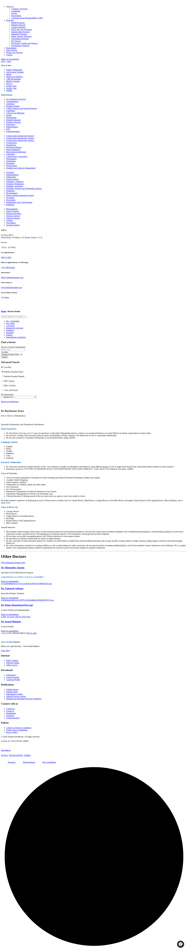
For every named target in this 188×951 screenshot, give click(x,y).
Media (8, 74)
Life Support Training (15, 72)
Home (3, 311)
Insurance (10, 333)
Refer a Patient (12, 660)
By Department (7, 394)
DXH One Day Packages (21, 29)
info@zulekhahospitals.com (12, 277)
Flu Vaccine (16, 41)
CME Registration (13, 79)
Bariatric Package (18, 25)
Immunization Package (20, 32)
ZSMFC (27, 755)
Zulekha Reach (12, 689)
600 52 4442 (6, 257)
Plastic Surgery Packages (21, 36)
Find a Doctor (11, 50)
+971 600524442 (8, 267)
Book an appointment (9, 401)
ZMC (21, 755)
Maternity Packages (19, 34)
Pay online (10, 323)
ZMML (9, 90)
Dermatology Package (20, 46)
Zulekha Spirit (12, 692)
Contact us (10, 709)
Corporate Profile (13, 680)
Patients (9, 335)
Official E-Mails (12, 663)
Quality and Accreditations (17, 730)
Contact (9, 55)
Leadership (15, 11)
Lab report (10, 326)
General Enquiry (13, 718)
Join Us (9, 84)
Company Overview (19, 9)
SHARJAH (14, 755)
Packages (10, 20)
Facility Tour (11, 86)
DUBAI (4, 755)
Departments (11, 48)
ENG (3, 61)
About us (10, 6)
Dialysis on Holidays (14, 77)
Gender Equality (12, 677)
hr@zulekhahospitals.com (11, 287)
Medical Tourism (13, 81)
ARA (9, 61)
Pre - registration (12, 321)
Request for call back (14, 328)
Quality (14, 13)
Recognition (16, 16)
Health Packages (18, 22)
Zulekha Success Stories (16, 696)
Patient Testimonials (14, 70)
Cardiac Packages (18, 27)
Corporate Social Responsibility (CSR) (27, 18)
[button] (180, 944)
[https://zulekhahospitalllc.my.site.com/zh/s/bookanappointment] (94, 563)
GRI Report (11, 675)
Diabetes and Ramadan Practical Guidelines (23, 699)
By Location (6, 367)
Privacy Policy (12, 732)
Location (4, 352)
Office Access (11, 665)
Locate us (10, 711)
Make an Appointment (10, 59)
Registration (11, 713)
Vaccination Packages (20, 39)
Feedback (10, 330)
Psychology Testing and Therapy (24, 43)
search (4, 357)
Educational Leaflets (14, 694)
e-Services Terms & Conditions (18, 728)
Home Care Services (14, 52)
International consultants (16, 337)
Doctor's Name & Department (13, 347)
